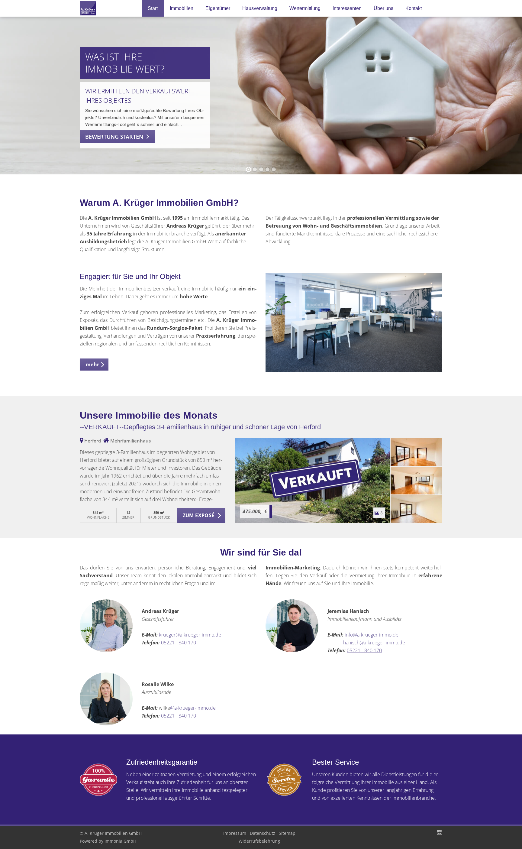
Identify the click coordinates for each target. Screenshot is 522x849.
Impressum (234, 833)
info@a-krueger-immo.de (371, 634)
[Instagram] (439, 833)
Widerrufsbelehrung (259, 841)
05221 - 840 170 (178, 642)
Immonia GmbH (120, 841)
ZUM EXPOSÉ (198, 515)
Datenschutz (262, 833)
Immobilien (181, 8)
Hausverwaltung (259, 8)
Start (153, 8)
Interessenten (347, 8)
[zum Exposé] (416, 452)
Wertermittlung (305, 8)
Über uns (383, 8)
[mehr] (354, 322)
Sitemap (287, 833)
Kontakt (413, 8)
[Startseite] (106, 8)
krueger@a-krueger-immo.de (190, 634)
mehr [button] (92, 364)
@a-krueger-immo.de (193, 708)
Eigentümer (217, 8)
